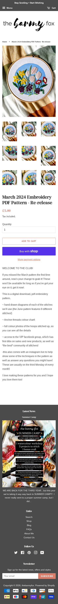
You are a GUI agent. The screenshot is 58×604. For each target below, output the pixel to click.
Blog (29, 525)
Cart (53, 8)
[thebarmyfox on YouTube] (42, 553)
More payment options (29, 259)
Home (4, 41)
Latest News (29, 411)
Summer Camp (29, 417)
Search (29, 517)
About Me (29, 533)
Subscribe (47, 576)
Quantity (6, 224)
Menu (9, 8)
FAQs (29, 529)
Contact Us (29, 537)
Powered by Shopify (45, 585)
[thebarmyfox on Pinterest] (29, 553)
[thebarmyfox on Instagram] (35, 553)
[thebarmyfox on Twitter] (16, 553)
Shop (29, 521)
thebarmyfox (28, 585)
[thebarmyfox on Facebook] (22, 553)
